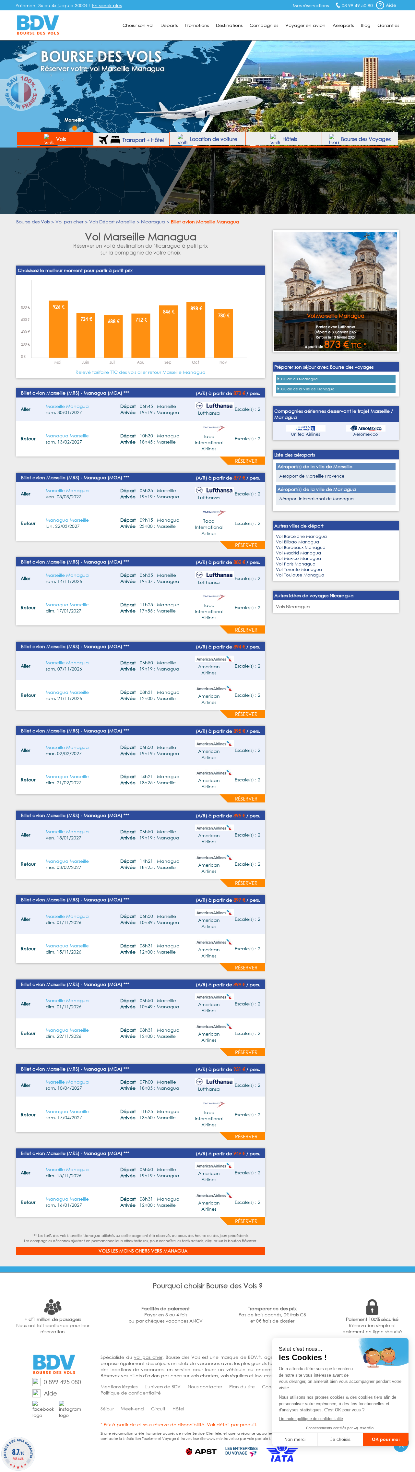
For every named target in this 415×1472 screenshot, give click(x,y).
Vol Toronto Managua (299, 569)
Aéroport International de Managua (316, 499)
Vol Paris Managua (295, 564)
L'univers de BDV (163, 1386)
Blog (365, 25)
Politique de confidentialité (131, 1393)
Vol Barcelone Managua (301, 536)
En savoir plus (107, 5)
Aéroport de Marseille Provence (311, 476)
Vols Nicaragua (293, 606)
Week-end (132, 1409)
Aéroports (343, 25)
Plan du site (242, 1386)
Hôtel (178, 1409)
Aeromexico (365, 434)
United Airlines (305, 434)
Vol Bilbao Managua (297, 542)
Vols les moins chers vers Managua (143, 1251)
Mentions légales (119, 1386)
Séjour (107, 1409)
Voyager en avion (305, 25)
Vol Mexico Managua (298, 558)
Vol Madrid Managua (298, 553)
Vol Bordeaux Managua (301, 547)
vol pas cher (148, 1357)
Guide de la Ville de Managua (308, 389)
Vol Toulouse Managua (300, 575)
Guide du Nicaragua (299, 379)
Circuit (158, 1409)
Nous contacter (205, 1386)
